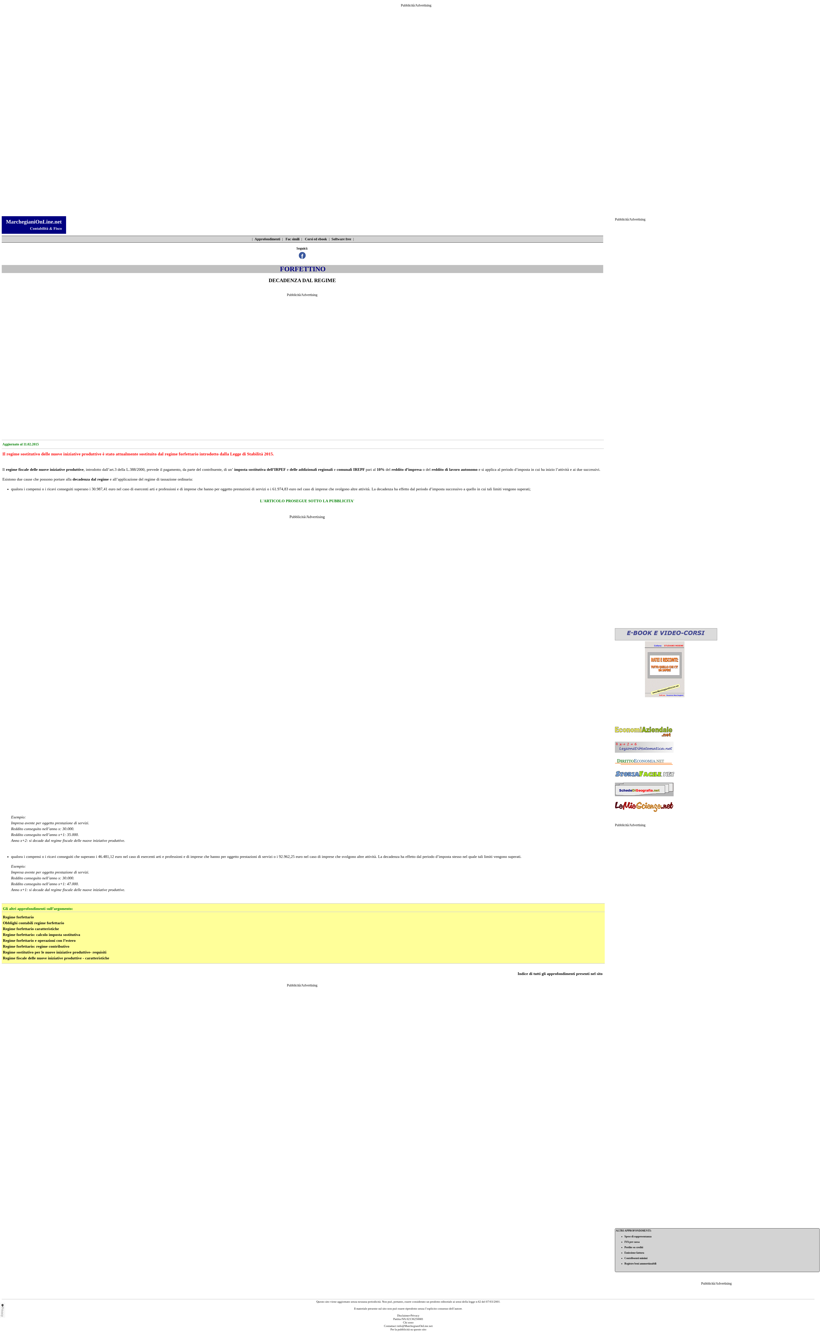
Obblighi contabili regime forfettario (33, 923)
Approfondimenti (267, 239)
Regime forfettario (18, 917)
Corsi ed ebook (316, 239)
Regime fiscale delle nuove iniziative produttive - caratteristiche (56, 958)
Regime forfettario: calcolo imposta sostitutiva (41, 934)
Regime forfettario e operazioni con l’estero (39, 940)
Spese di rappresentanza (638, 1236)
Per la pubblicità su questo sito (408, 1329)
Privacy (2, 1312)
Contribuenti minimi (635, 1258)
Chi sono (408, 1322)
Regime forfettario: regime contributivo (36, 946)
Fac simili (292, 239)
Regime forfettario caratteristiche (31, 929)
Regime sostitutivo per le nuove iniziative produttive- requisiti (54, 952)
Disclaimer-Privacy (408, 1315)
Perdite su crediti (633, 1247)
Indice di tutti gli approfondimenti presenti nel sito (560, 974)
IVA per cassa (632, 1241)
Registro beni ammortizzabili (640, 1263)
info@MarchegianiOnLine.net (415, 1326)
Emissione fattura (634, 1252)
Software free (341, 239)
